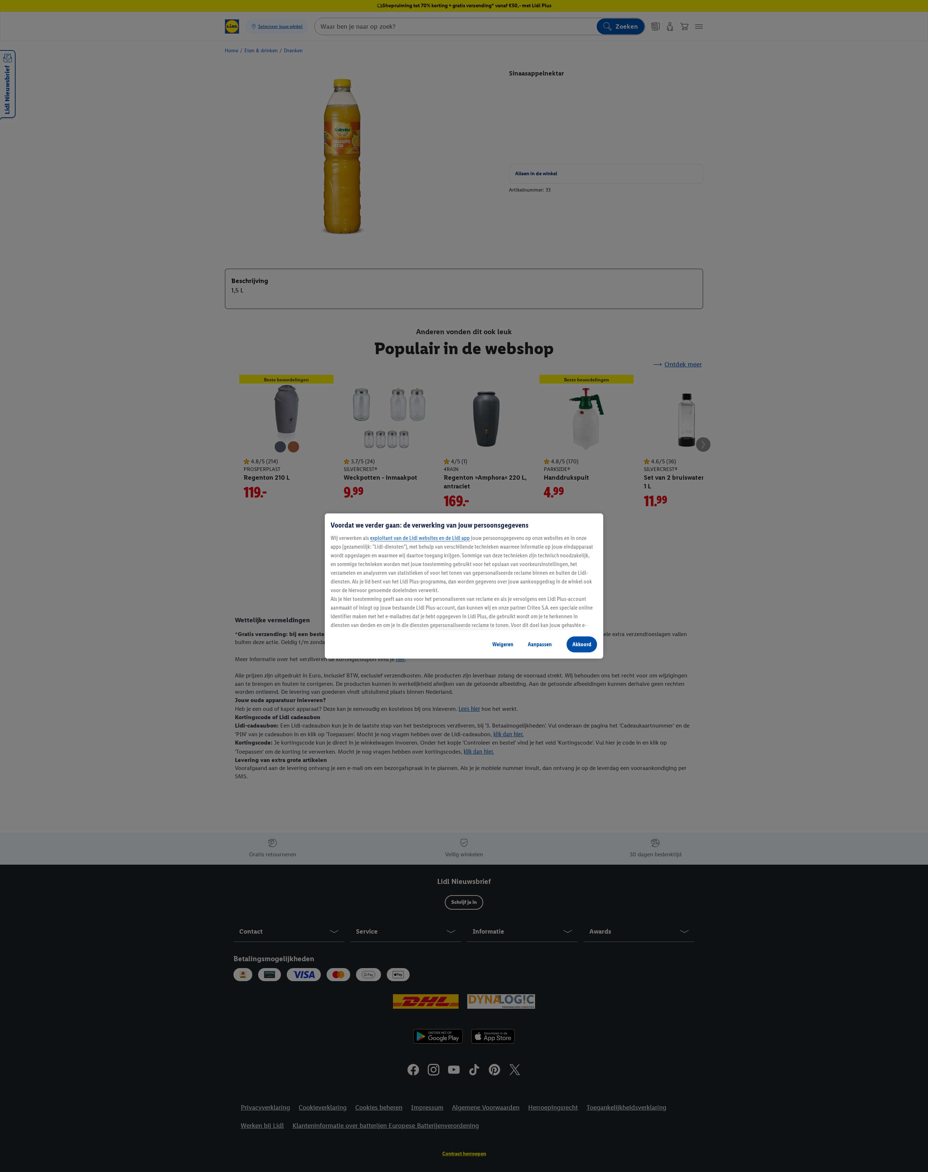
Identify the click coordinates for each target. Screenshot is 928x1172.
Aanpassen (540, 644)
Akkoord (581, 644)
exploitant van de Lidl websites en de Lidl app (420, 537)
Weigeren (502, 644)
